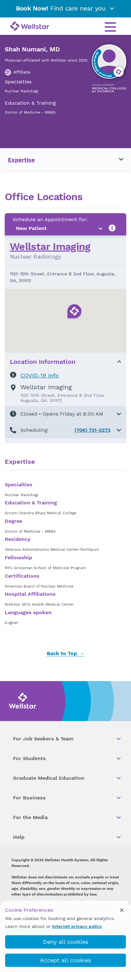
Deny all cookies (65, 941)
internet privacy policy (77, 926)
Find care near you (61, 8)
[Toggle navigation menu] (117, 159)
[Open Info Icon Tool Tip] (112, 228)
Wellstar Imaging (50, 246)
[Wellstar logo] (29, 27)
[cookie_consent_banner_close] (122, 910)
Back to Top (63, 653)
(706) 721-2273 (92, 430)
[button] (65, 414)
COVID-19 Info (39, 375)
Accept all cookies (65, 960)
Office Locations (43, 196)
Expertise (21, 159)
